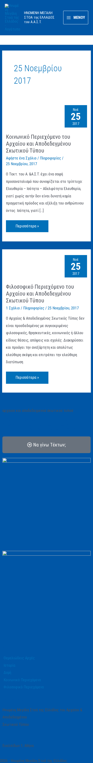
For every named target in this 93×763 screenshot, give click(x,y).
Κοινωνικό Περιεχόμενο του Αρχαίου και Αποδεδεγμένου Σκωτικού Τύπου (38, 143)
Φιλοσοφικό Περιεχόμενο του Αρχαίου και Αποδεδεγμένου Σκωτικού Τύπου (40, 293)
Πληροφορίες (50, 158)
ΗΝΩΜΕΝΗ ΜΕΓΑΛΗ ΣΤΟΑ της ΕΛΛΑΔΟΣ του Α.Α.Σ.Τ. (39, 17)
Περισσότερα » (27, 224)
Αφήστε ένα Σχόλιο (21, 158)
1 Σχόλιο (13, 308)
